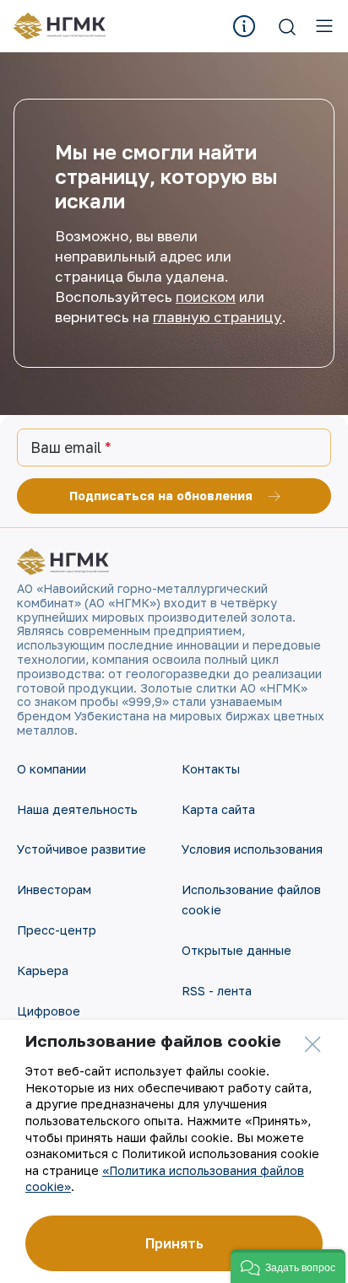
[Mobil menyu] (324, 26)
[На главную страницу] (65, 26)
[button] (288, 1266)
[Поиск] (287, 26)
